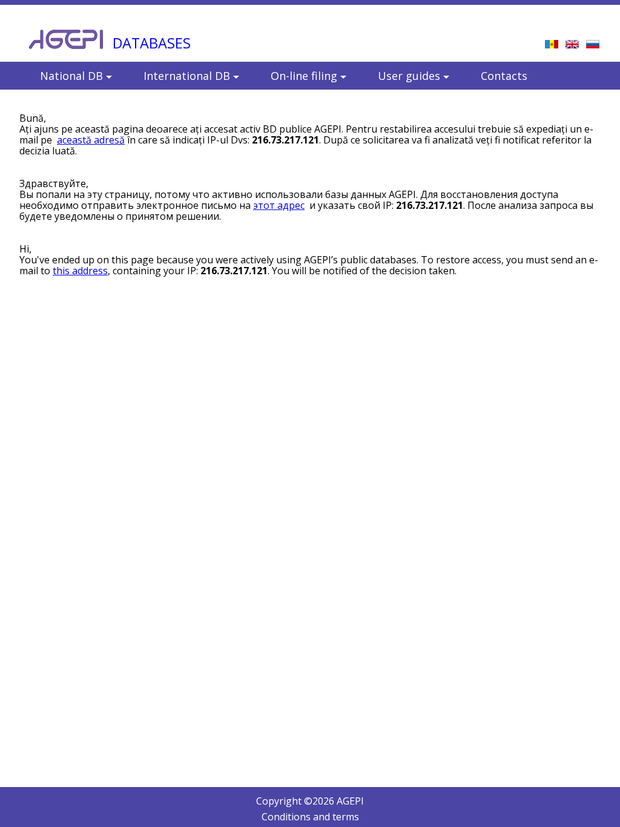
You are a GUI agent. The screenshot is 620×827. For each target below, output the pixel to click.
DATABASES (152, 43)
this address (80, 270)
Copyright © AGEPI (310, 801)
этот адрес (279, 205)
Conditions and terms (310, 816)
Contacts (504, 75)
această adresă (91, 140)
